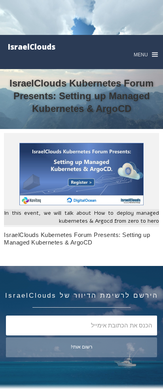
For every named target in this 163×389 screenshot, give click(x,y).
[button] (146, 54)
